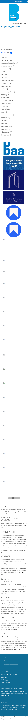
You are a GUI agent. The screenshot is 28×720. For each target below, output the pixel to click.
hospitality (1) (5, 109)
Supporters (5, 597)
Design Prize (6, 581)
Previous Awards (8, 532)
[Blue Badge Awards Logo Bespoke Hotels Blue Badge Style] (13, 149)
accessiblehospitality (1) (9, 63)
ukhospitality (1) (6, 132)
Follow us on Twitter (2, 667)
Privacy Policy (4, 677)
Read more (9, 514)
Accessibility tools (18, 1)
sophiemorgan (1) (7, 126)
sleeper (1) (4, 123)
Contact (4, 633)
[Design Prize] (14, 579)
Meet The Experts (8, 617)
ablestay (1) (5, 57)
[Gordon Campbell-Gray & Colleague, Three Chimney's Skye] (13, 317)
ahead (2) (4, 72)
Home (3, 506)
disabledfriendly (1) (7, 100)
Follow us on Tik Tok (12, 667)
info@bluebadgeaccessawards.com (11, 664)
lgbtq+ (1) (4, 112)
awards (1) (4, 77)
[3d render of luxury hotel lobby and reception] (13, 488)
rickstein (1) (5, 120)
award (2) (4, 74)
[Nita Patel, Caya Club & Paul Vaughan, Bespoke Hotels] (13, 303)
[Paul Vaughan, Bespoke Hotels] (13, 332)
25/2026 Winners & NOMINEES (9, 519)
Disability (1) (5, 95)
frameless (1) (5, 106)
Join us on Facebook (3, 667)
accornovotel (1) (6, 69)
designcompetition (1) (8, 92)
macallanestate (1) (7, 115)
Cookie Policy (4, 679)
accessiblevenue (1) (8, 66)
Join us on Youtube (10, 667)
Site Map (2, 684)
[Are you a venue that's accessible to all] (13, 163)
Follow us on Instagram (8, 667)
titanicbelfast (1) (6, 129)
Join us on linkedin (6, 667)
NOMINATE (5, 556)
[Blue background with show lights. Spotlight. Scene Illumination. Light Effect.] (13, 446)
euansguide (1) (6, 103)
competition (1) (6, 86)
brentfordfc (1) (6, 83)
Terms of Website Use (5, 676)
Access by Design (9, 718)
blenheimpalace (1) (7, 80)
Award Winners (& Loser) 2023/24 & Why (9, 674)
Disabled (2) (5, 97)
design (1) (4, 89)
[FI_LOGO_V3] (14, 12)
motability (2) (5, 118)
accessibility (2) (6, 60)
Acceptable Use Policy (5, 682)
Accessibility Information (6, 680)
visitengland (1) (6, 135)
